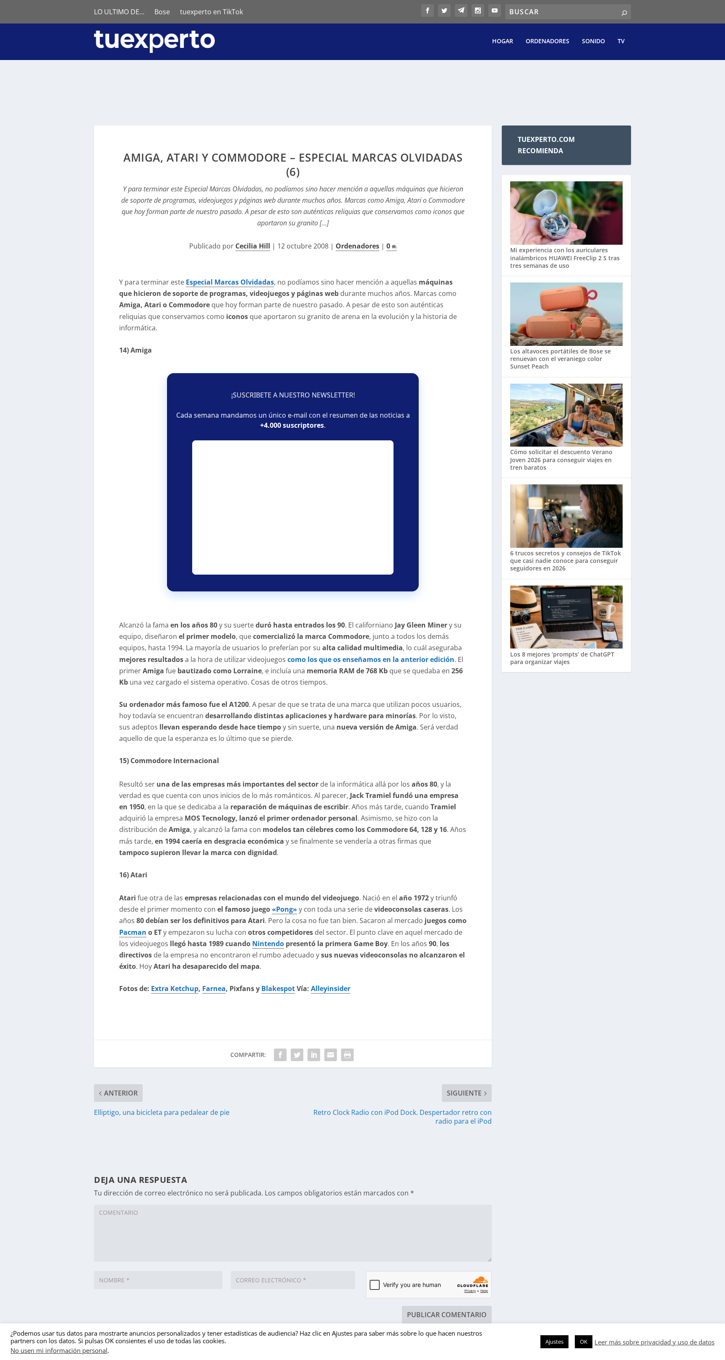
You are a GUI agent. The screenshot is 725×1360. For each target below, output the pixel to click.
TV (621, 41)
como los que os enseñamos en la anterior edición (370, 659)
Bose (162, 11)
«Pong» (284, 909)
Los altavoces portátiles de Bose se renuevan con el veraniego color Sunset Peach (560, 358)
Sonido (593, 41)
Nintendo (268, 943)
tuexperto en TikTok (211, 11)
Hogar (502, 41)
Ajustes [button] (554, 1341)
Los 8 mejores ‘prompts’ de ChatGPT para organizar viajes (562, 658)
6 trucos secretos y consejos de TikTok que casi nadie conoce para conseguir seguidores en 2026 (565, 560)
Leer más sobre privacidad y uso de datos (655, 1342)
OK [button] (583, 1341)
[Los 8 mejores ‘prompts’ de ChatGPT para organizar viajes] (566, 618)
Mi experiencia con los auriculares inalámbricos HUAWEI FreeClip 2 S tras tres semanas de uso (565, 257)
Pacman (132, 932)
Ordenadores (547, 41)
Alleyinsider (330, 988)
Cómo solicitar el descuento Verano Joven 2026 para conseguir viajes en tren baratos (561, 459)
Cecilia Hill (252, 246)
